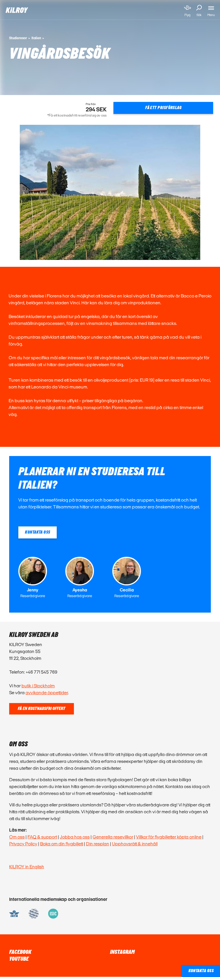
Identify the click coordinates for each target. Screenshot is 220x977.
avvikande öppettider (46, 692)
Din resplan (97, 843)
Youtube (19, 959)
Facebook (20, 952)
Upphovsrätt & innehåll (135, 843)
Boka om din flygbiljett (61, 843)
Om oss (17, 836)
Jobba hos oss (75, 836)
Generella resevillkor (113, 836)
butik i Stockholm (38, 685)
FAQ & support (42, 836)
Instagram (122, 952)
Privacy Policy (23, 843)
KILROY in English (26, 866)
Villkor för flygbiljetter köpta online (168, 836)
